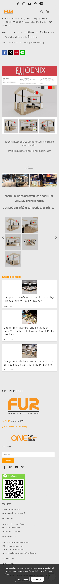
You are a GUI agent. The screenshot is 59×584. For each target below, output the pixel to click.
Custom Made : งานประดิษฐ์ (13, 513)
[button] (41, 12)
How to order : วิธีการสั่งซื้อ (13, 524)
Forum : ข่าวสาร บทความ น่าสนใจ (15, 542)
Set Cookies (22, 579)
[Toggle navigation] (55, 12)
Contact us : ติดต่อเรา (11, 531)
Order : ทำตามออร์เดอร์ (11, 509)
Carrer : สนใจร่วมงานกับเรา (13, 549)
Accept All (37, 579)
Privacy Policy (34, 570)
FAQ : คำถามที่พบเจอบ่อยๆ (12, 545)
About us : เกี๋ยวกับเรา (11, 527)
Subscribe (8, 460)
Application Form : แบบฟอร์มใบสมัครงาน (19, 553)
